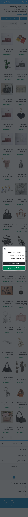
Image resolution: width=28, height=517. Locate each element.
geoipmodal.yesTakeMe (14, 268)
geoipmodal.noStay (14, 263)
